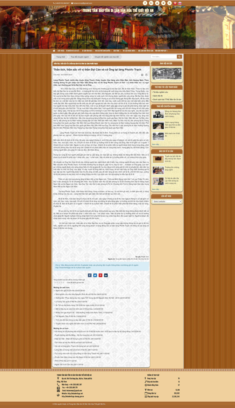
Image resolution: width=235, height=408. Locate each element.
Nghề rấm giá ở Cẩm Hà (65, 290)
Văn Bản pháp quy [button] (161, 51)
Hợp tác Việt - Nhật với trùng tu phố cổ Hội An (72, 338)
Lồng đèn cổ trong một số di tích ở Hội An (71, 350)
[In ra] (142, 74)
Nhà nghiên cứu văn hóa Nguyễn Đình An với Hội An (76, 294)
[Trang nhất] (54, 51)
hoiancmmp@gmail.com (82, 3)
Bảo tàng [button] (116, 51)
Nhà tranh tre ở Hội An (172, 134)
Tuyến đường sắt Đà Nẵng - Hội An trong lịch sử (73, 335)
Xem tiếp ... (156, 144)
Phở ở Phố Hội (60, 361)
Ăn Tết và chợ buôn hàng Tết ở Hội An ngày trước (75, 305)
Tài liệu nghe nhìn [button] (129, 51)
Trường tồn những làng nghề (172, 168)
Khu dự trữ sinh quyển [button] (102, 51)
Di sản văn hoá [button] (87, 51)
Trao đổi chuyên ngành (166, 106)
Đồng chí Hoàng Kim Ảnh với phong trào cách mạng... (173, 113)
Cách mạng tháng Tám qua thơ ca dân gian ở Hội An (173, 124)
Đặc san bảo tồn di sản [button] (145, 51)
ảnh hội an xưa (166, 64)
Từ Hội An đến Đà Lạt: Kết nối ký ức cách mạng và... (172, 180)
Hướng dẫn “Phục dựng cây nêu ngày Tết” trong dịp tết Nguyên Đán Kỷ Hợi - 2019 (87, 298)
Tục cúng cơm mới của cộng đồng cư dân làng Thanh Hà (77, 353)
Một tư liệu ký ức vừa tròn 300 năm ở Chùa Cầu (74, 309)
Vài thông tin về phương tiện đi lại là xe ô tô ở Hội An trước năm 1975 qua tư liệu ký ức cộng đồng (92, 331)
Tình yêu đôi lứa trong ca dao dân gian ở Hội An (74, 320)
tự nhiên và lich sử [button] (72, 51)
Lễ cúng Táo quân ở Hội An (66, 301)
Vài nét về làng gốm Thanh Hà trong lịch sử (72, 346)
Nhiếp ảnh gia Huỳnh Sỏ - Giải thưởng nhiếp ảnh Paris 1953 (79, 312)
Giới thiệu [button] (61, 51)
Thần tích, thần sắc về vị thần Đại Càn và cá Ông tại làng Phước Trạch (76, 64)
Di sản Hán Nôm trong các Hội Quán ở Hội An (72, 357)
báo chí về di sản (166, 151)
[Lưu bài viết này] (147, 74)
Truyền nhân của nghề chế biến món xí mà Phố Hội (75, 323)
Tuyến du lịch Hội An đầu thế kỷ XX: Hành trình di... (173, 158)
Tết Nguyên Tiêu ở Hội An (66, 316)
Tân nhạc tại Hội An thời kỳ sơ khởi (68, 342)
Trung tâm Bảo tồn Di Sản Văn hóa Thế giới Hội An (87, 404)
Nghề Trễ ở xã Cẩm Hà (64, 364)
